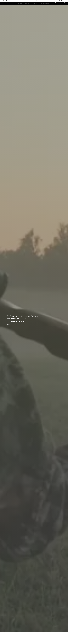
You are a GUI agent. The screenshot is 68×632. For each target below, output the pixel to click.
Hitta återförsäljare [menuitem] (44, 3)
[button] (64, 3)
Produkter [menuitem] (19, 3)
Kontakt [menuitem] (36, 3)
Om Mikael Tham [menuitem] (28, 3)
